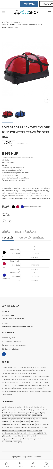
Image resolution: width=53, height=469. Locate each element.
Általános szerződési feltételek (14, 345)
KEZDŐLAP (6, 22)
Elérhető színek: (5, 207)
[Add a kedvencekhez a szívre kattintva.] (10, 221)
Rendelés (8, 237)
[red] (17, 206)
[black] (13, 206)
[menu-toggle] (3, 12)
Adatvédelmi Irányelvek (11, 341)
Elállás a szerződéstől (10, 349)
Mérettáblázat (25, 231)
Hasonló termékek (31, 237)
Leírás (6, 231)
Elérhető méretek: (6, 214)
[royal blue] (22, 206)
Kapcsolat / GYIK (8, 338)
